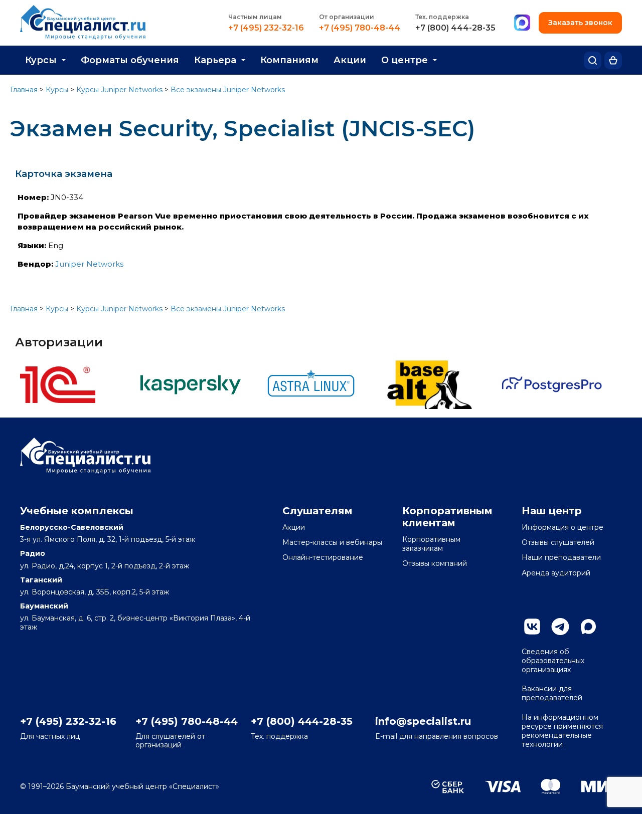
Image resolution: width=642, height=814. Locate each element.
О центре (404, 60)
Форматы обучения (130, 60)
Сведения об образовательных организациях (553, 660)
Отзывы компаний (434, 563)
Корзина (613, 60)
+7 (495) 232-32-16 (266, 28)
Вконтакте (532, 626)
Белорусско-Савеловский (71, 527)
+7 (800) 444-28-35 (455, 28)
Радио (32, 553)
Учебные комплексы (76, 511)
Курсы (41, 60)
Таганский (41, 579)
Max (588, 626)
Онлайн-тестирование (322, 557)
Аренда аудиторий (556, 572)
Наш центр (552, 511)
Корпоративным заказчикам (431, 544)
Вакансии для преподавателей (552, 693)
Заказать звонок (580, 22)
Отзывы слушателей (558, 542)
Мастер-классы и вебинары (332, 542)
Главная (24, 89)
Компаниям (289, 60)
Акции (350, 60)
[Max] (522, 23)
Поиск (592, 60)
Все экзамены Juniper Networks (228, 89)
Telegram (560, 626)
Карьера (215, 60)
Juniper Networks (89, 264)
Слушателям (317, 511)
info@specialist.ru (423, 721)
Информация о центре (562, 527)
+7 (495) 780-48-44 (359, 28)
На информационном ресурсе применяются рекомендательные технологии (562, 731)
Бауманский (44, 605)
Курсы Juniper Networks (119, 89)
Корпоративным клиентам (447, 517)
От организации (346, 17)
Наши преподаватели (561, 557)
